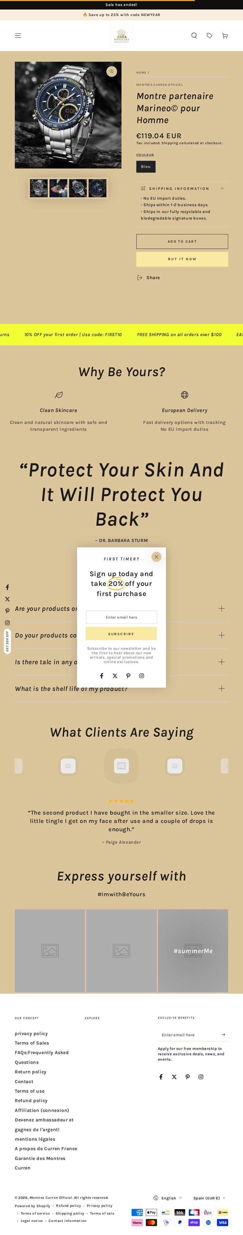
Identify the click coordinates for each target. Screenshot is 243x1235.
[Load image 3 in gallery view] (78, 188)
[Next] (222, 766)
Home (141, 72)
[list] (121, 412)
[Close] (156, 556)
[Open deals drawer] (209, 35)
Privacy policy (99, 1206)
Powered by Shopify (32, 1206)
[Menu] (18, 35)
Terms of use (29, 1091)
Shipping (170, 143)
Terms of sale (102, 1213)
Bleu (148, 168)
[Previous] (21, 766)
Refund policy (31, 1100)
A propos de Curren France (46, 1148)
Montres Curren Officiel (159, 85)
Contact (24, 1081)
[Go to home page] (121, 35)
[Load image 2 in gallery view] (58, 188)
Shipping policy (70, 1213)
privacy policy (31, 1033)
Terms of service (35, 1213)
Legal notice (32, 1221)
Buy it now (182, 259)
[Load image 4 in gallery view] (97, 188)
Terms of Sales (32, 1043)
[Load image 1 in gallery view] (39, 188)
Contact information (67, 1221)
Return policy (31, 1072)
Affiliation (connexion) (42, 1110)
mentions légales (35, 1139)
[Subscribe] (224, 1034)
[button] (194, 35)
